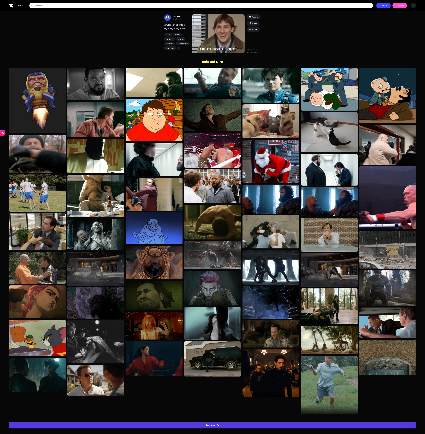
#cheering (169, 44)
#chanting (169, 39)
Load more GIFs (212, 386)
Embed (254, 29)
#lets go (181, 39)
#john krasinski (183, 44)
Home (20, 5)
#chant (177, 34)
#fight (168, 34)
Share (254, 23)
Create (384, 5)
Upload (401, 5)
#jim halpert (170, 48)
